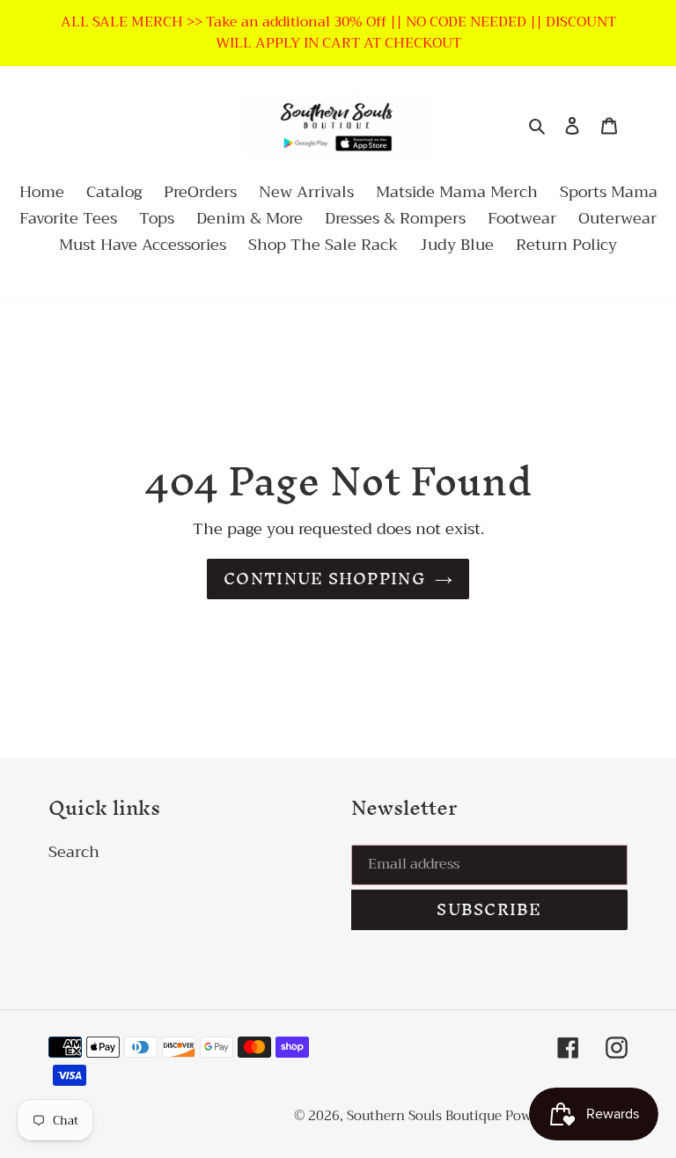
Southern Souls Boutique (426, 1115)
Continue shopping (325, 579)
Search (73, 852)
